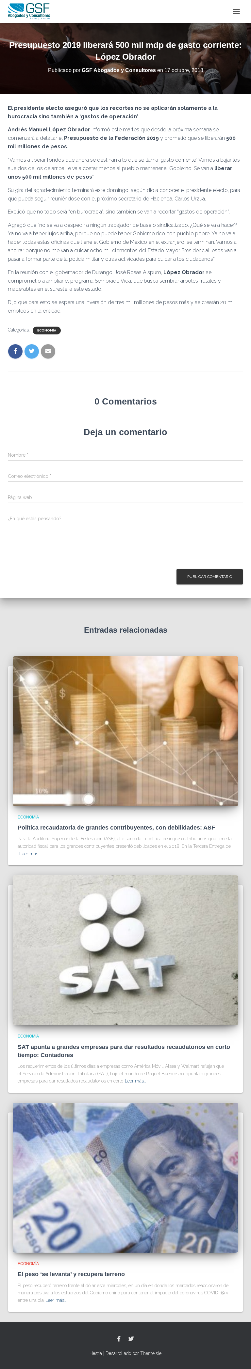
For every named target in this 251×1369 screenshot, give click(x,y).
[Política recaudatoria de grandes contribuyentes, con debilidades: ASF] (125, 730)
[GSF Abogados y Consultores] (31, 11)
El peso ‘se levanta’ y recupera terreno (71, 1274)
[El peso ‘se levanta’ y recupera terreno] (125, 1177)
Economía (46, 330)
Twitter (131, 1339)
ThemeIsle (150, 1353)
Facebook (119, 1339)
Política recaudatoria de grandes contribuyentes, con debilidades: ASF (116, 827)
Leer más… (30, 853)
